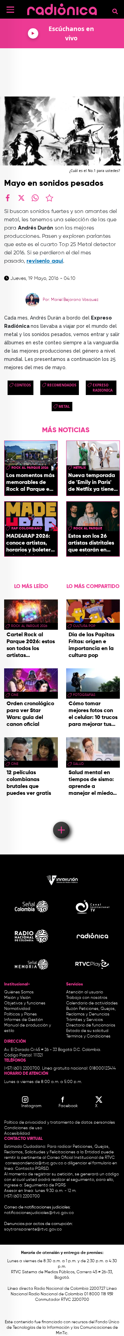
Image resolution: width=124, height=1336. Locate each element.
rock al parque (87, 528)
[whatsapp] (35, 197)
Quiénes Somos (19, 992)
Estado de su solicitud (87, 1031)
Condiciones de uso (23, 1128)
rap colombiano (26, 528)
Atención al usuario (84, 992)
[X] (21, 197)
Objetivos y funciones (24, 1003)
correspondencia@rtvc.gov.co (34, 1163)
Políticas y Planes (20, 1014)
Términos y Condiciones (88, 1036)
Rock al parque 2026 (30, 467)
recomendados (61, 385)
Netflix (79, 467)
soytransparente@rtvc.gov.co (33, 1229)
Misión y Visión (17, 998)
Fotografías (84, 695)
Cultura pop (84, 626)
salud (78, 764)
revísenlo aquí (45, 261)
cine (14, 695)
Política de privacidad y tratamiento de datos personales (59, 1123)
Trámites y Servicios (84, 1020)
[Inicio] (62, 8)
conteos (22, 385)
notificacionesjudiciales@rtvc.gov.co (39, 1213)
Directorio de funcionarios (90, 1025)
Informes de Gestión (23, 1020)
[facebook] (7, 197)
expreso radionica (103, 388)
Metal (64, 406)
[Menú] (10, 9)
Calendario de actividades (92, 1003)
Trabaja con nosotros (86, 998)
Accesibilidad (17, 1134)
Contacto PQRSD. (32, 1169)
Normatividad (17, 1009)
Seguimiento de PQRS (45, 1185)
